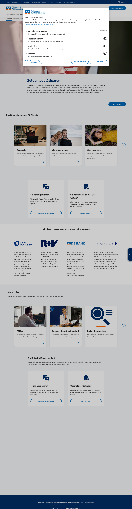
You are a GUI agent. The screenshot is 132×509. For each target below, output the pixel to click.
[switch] (105, 38)
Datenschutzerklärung (32, 24)
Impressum (47, 24)
